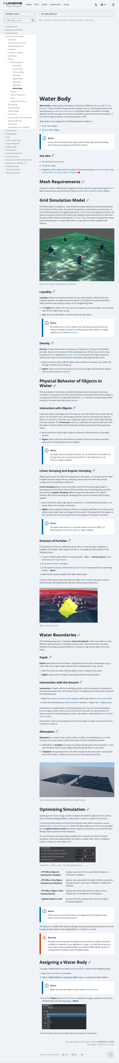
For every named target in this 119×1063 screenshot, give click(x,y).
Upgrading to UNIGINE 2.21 (16, 163)
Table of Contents (13, 173)
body (104, 998)
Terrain (97, 698)
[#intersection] (80, 682)
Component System (15, 53)
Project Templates (13, 143)
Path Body (17, 75)
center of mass (73, 354)
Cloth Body (17, 65)
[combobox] (103, 4)
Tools (8, 137)
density (97, 105)
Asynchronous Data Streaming (20, 117)
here (111, 188)
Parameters (55, 563)
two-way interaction (64, 111)
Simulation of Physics (18, 101)
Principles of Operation (15, 36)
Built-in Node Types (13, 140)
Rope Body (17, 85)
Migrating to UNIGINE (14, 30)
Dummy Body (18, 69)
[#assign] (89, 962)
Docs (36, 5)
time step (77, 217)
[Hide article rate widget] (82, 1055)
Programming (11, 147)
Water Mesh (46, 126)
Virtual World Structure (17, 43)
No (75, 1054)
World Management (16, 46)
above (74, 400)
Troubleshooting (12, 166)
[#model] (87, 200)
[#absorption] (57, 731)
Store (66, 5)
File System (12, 114)
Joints (12, 98)
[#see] (52, 156)
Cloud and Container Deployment (19, 160)
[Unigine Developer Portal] (12, 5)
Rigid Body (17, 82)
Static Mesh (107, 698)
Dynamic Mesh (48, 130)
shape (95, 352)
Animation (12, 40)
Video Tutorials (11, 33)
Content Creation (12, 156)
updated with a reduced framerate (55, 826)
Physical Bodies (16, 62)
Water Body (17, 88)
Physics (11, 59)
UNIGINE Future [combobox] (12, 14)
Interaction (73, 332)
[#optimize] (87, 809)
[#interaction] (74, 408)
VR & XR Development (14, 153)
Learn (44, 5)
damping (102, 457)
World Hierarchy (57, 973)
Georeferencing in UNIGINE (18, 127)
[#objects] (54, 385)
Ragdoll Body (18, 78)
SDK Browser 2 (11, 130)
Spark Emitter (78, 567)
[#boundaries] (78, 635)
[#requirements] (83, 181)
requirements (92, 989)
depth (59, 691)
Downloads (55, 5)
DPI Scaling (12, 124)
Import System (13, 108)
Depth (79, 711)
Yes (66, 1054)
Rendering (12, 56)
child (63, 574)
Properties (12, 49)
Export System (13, 111)
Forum (28, 5)
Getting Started (12, 27)
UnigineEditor (11, 134)
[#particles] (69, 541)
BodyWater (46, 165)
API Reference (11, 150)
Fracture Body (18, 72)
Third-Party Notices (13, 169)
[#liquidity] (53, 292)
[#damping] (93, 470)
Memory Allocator (15, 121)
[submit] (33, 20)
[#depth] (50, 657)
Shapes (13, 91)
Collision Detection (17, 95)
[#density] (52, 343)
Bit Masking (12, 104)
